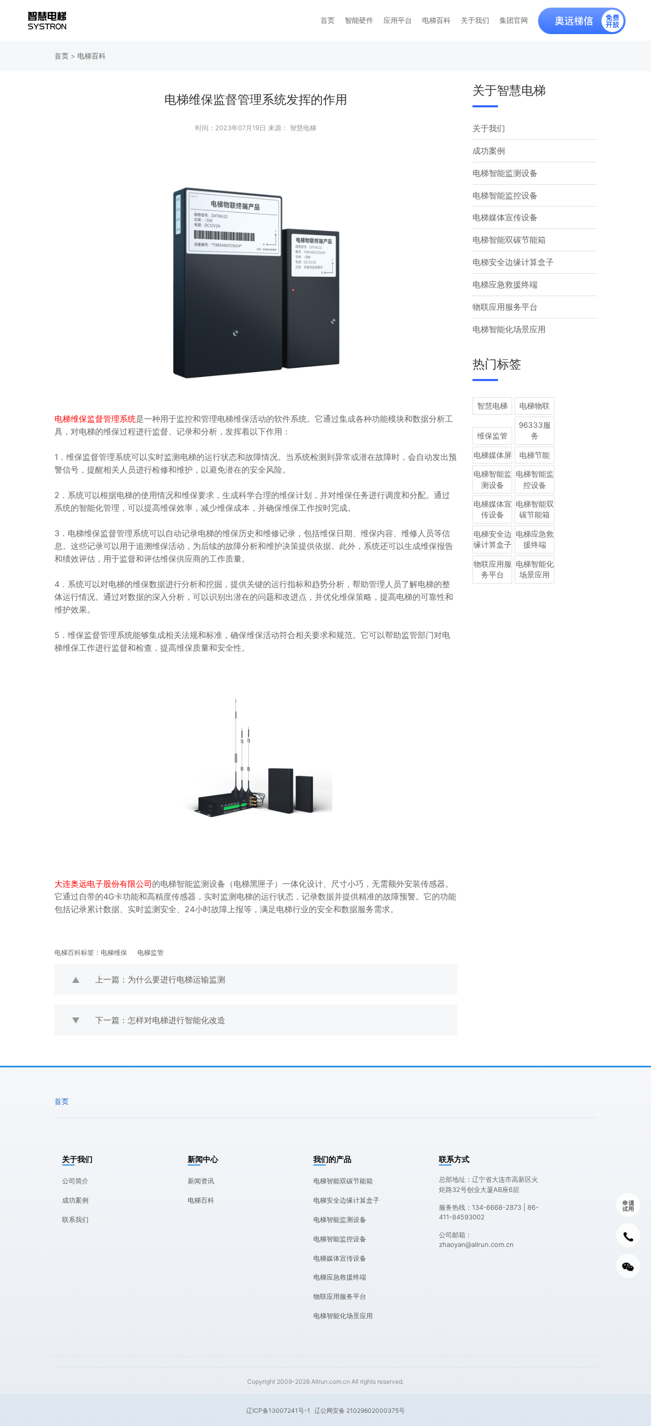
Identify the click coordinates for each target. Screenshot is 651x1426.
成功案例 (488, 150)
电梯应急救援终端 (505, 284)
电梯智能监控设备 (505, 195)
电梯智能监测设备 (505, 173)
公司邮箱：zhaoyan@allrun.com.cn (476, 1240)
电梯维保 (114, 952)
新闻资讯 (201, 1181)
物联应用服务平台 (505, 307)
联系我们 (75, 1219)
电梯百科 (436, 20)
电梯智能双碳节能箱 (509, 240)
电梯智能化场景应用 (509, 329)
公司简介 (75, 1181)
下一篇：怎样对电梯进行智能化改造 (160, 1020)
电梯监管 (150, 952)
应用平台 (397, 20)
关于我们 (475, 20)
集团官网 (513, 20)
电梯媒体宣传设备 (505, 217)
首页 (327, 20)
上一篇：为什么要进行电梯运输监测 (160, 979)
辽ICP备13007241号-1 (278, 1410)
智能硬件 (359, 20)
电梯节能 (534, 455)
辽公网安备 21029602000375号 (359, 1410)
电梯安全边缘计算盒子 (513, 262)
